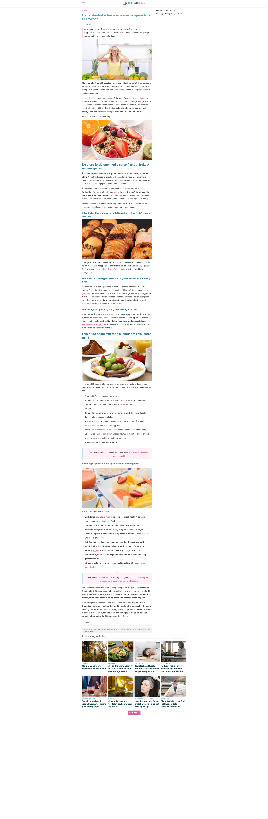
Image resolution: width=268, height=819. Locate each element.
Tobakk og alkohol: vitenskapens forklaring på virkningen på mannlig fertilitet (94, 704)
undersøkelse (104, 434)
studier (117, 192)
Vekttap (111, 663)
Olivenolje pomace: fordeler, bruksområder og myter (120, 704)
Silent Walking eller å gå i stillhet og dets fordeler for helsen (173, 704)
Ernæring (85, 10)
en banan (117, 177)
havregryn (100, 517)
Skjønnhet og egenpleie (144, 699)
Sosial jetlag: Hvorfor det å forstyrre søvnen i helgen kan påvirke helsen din (147, 669)
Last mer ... (134, 713)
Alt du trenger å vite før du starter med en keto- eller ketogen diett (120, 669)
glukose (85, 293)
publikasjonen (91, 425)
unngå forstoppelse (101, 318)
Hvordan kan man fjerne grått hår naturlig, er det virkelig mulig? (147, 704)
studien (147, 300)
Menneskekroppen (89, 699)
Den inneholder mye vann (106, 430)
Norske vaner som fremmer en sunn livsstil (94, 667)
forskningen (140, 98)
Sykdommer (165, 663)
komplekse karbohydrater (94, 324)
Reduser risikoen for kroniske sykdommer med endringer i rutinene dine (173, 669)
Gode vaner (139, 663)
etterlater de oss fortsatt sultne (112, 269)
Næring (111, 699)
